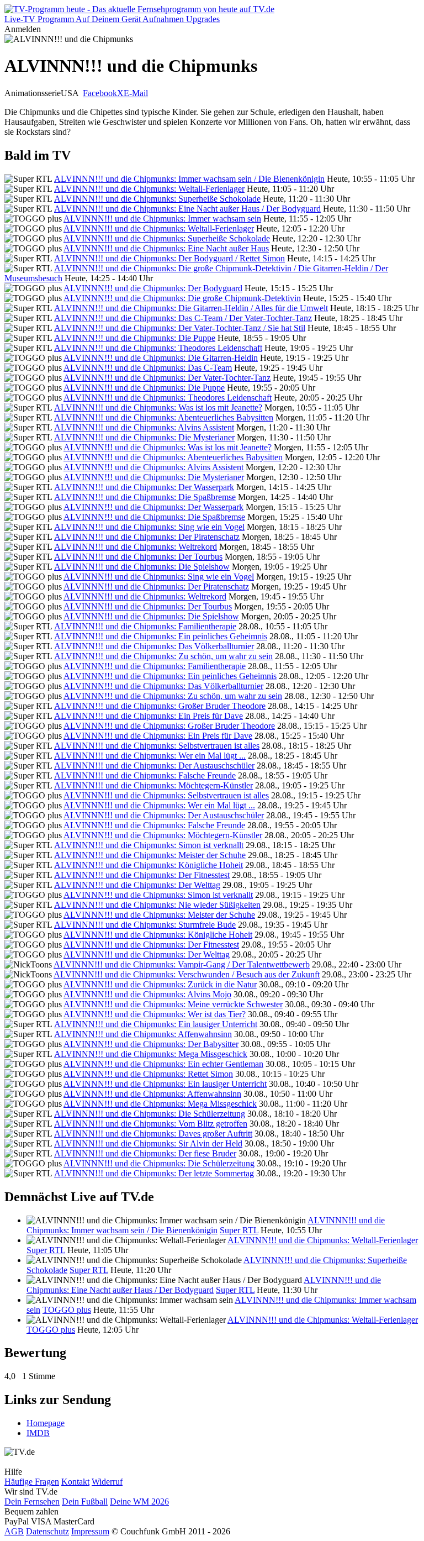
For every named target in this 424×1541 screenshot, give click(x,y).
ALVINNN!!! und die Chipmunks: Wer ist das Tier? (154, 1014)
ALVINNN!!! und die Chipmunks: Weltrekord (135, 546)
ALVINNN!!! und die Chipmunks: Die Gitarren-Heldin (160, 357)
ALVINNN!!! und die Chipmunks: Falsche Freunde (145, 775)
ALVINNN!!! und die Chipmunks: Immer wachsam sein (162, 218)
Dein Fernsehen (32, 1501)
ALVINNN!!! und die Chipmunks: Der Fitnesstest (142, 875)
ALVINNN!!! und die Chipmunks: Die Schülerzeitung (149, 1113)
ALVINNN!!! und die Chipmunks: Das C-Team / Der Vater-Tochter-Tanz (183, 318)
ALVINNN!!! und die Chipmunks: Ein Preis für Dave (148, 715)
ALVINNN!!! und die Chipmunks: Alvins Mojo (147, 994)
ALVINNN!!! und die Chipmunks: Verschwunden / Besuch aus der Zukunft (187, 974)
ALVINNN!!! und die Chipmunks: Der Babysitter (151, 1044)
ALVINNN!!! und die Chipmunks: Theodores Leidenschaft (158, 348)
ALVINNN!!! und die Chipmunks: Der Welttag (137, 885)
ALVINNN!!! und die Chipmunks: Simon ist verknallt (148, 845)
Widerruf (107, 1481)
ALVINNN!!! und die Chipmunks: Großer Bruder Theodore (160, 706)
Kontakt (75, 1481)
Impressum (90, 1531)
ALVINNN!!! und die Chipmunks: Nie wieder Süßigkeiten (157, 904)
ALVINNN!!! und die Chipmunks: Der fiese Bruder (145, 1153)
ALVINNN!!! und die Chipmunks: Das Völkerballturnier (154, 646)
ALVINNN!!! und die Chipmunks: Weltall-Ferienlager (149, 188)
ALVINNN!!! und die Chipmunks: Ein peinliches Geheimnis (160, 636)
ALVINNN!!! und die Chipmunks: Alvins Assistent (144, 427)
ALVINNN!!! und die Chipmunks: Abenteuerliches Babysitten (163, 417)
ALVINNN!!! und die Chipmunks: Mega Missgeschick (150, 1054)
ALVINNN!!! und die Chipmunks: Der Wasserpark (144, 487)
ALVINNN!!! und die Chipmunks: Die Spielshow (142, 566)
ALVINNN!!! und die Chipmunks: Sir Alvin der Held (148, 1143)
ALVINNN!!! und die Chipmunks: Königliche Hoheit (148, 865)
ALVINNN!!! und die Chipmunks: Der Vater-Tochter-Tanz (167, 377)
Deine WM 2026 (139, 1501)
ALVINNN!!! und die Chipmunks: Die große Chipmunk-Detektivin (182, 298)
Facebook (100, 93)
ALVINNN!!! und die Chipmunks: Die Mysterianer (144, 437)
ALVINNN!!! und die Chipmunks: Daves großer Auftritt (153, 1133)
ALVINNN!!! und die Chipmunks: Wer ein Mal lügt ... (150, 755)
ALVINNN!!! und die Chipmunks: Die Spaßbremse (145, 497)
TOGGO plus (67, 1309)
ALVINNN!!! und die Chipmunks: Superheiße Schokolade (157, 198)
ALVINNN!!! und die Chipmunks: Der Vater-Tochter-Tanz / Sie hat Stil (179, 328)
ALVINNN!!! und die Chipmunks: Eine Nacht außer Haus (166, 248)
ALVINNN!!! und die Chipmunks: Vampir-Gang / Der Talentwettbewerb (182, 964)
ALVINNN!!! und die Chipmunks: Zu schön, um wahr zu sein (163, 656)
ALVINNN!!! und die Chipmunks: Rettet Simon (148, 1074)
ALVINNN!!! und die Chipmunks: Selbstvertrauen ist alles (156, 745)
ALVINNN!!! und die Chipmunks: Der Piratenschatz (147, 536)
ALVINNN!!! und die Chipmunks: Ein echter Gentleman (163, 1064)
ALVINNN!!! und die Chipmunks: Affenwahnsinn (143, 1034)
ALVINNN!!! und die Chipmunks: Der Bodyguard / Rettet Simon (169, 258)
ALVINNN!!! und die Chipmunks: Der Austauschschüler (154, 765)
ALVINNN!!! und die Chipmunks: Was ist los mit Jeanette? (158, 407)
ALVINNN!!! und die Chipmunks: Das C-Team (147, 367)
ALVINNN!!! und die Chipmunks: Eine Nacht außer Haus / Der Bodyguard (187, 208)
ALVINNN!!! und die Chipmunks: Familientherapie (145, 626)
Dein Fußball (85, 1501)
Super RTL (239, 1230)
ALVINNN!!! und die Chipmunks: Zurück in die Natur (160, 984)
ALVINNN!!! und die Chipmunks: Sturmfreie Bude (145, 924)
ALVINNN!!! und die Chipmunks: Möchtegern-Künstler (153, 785)
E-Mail (136, 93)
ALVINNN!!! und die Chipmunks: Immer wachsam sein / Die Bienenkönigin (189, 178)
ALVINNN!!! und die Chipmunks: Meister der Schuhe (150, 855)
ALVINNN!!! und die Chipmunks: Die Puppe (134, 338)
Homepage (45, 1423)
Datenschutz (47, 1531)
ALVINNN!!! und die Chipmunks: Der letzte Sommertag (154, 1173)
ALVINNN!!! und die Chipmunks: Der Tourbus (138, 556)
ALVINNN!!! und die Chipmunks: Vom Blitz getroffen (150, 1123)
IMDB (38, 1433)
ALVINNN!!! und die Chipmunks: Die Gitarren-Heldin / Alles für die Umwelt (191, 308)
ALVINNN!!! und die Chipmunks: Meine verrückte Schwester (173, 1004)
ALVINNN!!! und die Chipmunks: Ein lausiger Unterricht (155, 1024)
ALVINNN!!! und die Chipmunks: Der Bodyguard (152, 288)
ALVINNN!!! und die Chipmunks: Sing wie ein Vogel (149, 527)
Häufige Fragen (31, 1481)
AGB (14, 1531)
